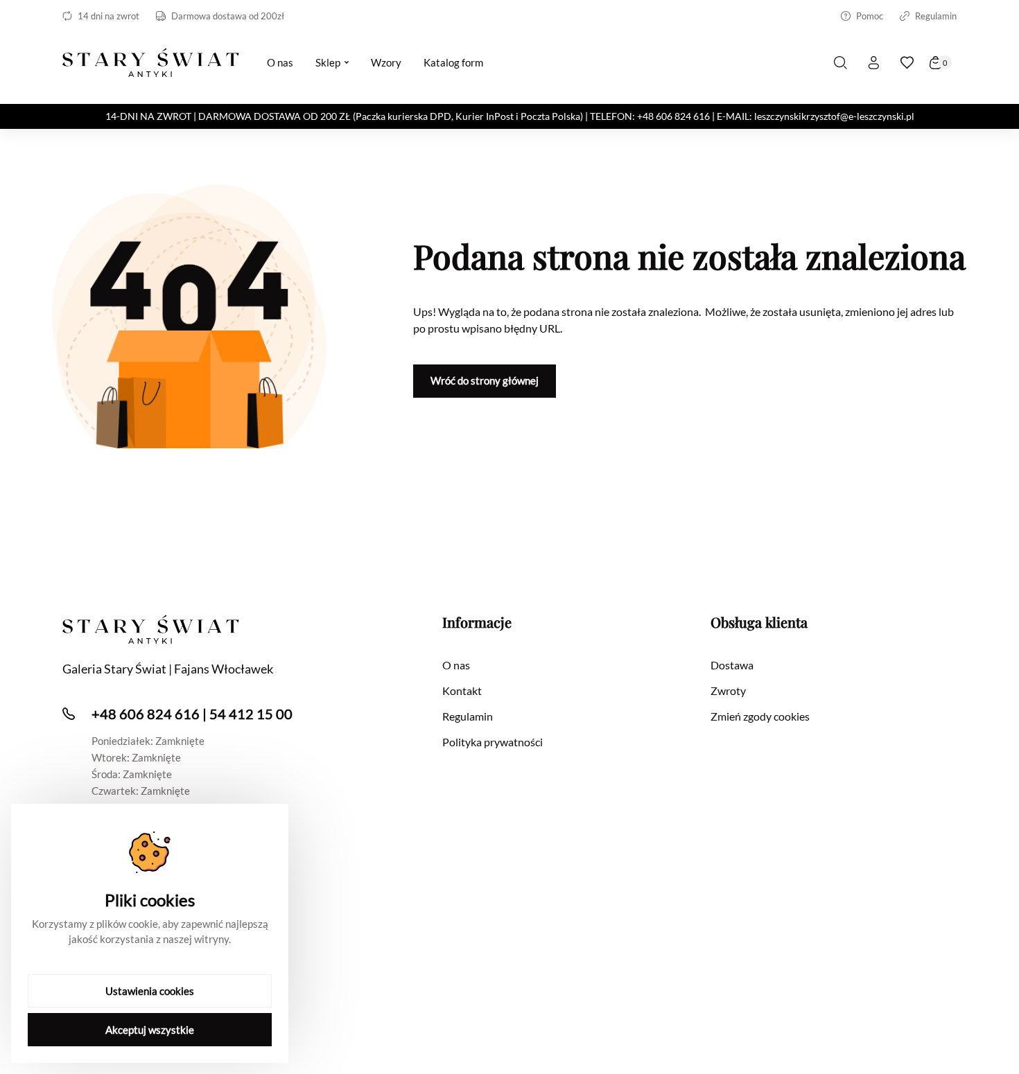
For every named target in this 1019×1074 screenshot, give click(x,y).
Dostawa (732, 664)
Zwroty (728, 690)
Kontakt (462, 690)
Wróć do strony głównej (484, 380)
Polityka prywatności (492, 741)
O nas (456, 664)
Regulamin (936, 15)
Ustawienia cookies (149, 991)
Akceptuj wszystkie (149, 1029)
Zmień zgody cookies (760, 716)
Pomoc (869, 15)
